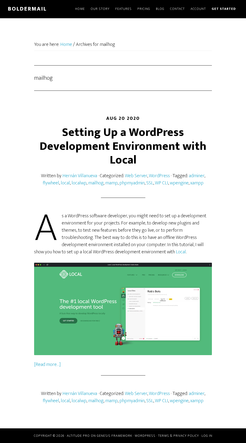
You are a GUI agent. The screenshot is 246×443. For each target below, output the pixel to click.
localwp (79, 183)
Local (181, 252)
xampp (196, 183)
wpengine (179, 183)
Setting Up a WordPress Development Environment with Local (123, 146)
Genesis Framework (114, 435)
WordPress (159, 176)
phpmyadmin (132, 183)
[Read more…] (47, 364)
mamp (111, 183)
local (65, 183)
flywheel (51, 183)
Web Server (136, 176)
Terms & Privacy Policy (178, 435)
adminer (196, 176)
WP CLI (161, 183)
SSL (149, 183)
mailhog (96, 183)
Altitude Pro (78, 435)
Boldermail (27, 9)
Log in (207, 435)
